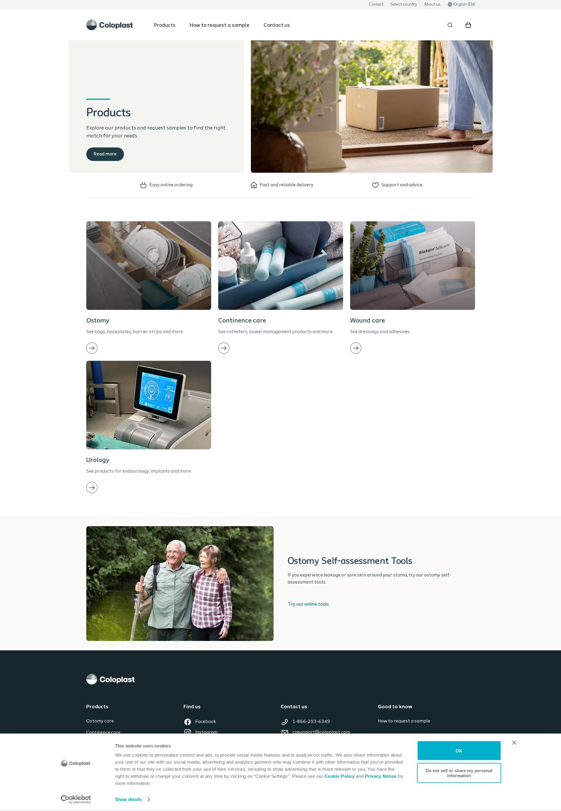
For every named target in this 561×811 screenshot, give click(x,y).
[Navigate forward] (91, 348)
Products (165, 25)
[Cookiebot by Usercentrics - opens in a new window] (76, 799)
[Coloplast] (280, 679)
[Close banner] (514, 743)
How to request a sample (219, 25)
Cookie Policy (340, 776)
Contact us (277, 25)
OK (459, 750)
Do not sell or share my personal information (459, 773)
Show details (128, 799)
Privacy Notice (380, 776)
